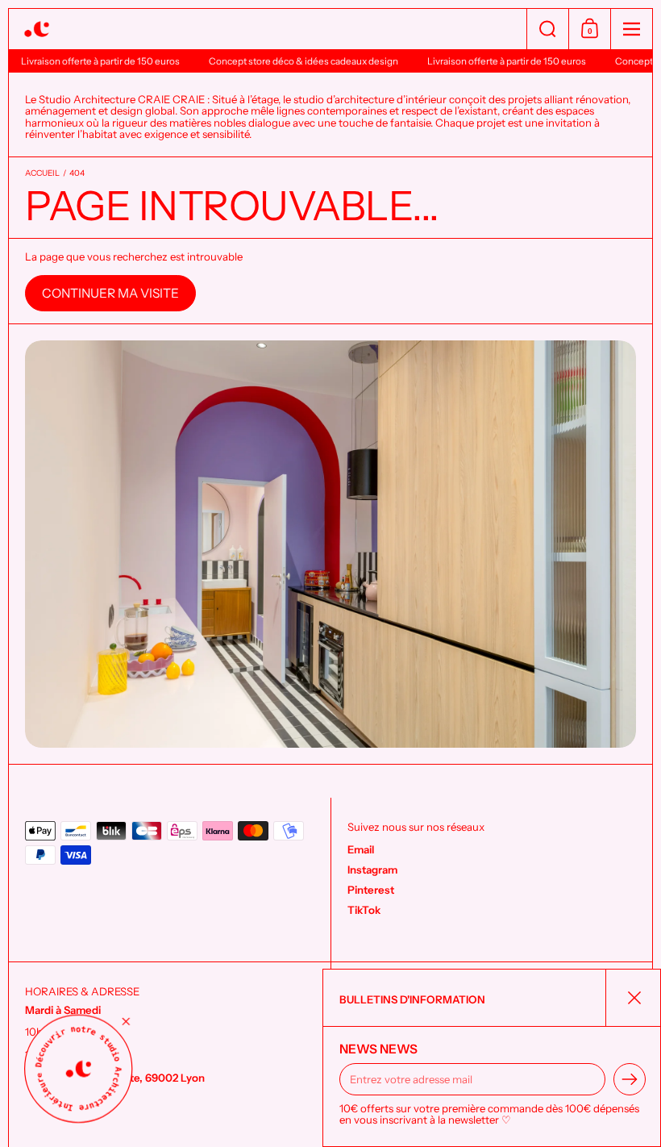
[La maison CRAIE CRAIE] (267, 29)
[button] (547, 29)
